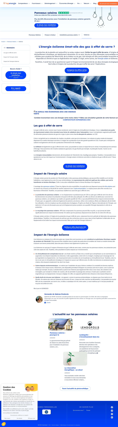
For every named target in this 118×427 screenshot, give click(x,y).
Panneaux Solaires (35, 35)
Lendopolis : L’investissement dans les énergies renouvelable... (89, 336)
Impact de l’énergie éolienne (11, 61)
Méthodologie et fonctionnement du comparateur (70, 425)
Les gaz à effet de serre (10, 52)
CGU (49, 425)
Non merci (8, 418)
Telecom (86, 3)
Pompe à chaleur (50, 35)
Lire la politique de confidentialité (11, 413)
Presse (88, 410)
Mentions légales (55, 425)
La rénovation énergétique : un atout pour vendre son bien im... (75, 369)
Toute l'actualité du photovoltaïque (75, 388)
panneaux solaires (49, 186)
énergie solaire (103, 58)
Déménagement (50, 3)
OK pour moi (32, 418)
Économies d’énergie (66, 3)
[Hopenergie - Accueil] (9, 3)
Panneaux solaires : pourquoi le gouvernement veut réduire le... (57, 334)
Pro (78, 3)
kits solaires (108, 186)
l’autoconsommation (80, 188)
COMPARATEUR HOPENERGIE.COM (76, 120)
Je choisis (20, 418)
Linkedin (48, 302)
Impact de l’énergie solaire (11, 57)
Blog (94, 3)
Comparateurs (23, 3)
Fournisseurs (36, 3)
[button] (4, 424)
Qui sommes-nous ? (78, 410)
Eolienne (86, 35)
